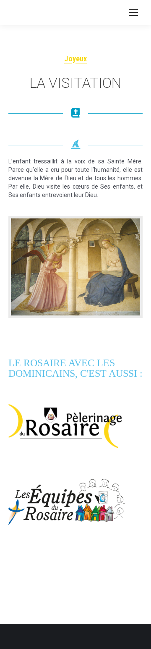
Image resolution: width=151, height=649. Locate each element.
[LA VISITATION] (75, 267)
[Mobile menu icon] (133, 12)
